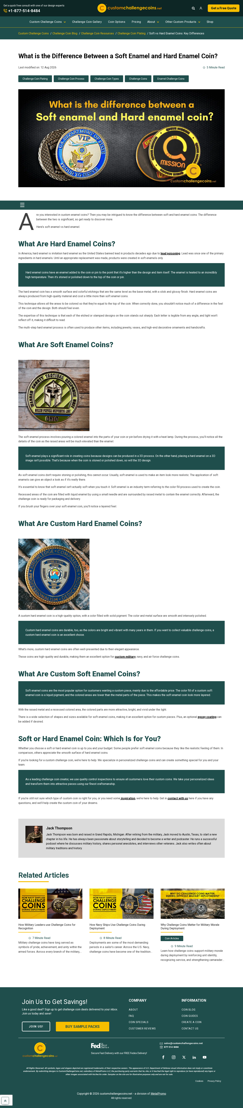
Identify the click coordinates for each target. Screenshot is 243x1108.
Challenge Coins (138, 78)
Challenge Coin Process (71, 78)
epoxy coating (207, 717)
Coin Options (116, 22)
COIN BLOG (189, 1009)
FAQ (131, 1016)
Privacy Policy (214, 1081)
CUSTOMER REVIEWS (142, 1028)
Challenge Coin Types (107, 78)
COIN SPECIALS (139, 1022)
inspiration (127, 798)
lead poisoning (170, 253)
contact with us (178, 798)
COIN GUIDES (190, 1016)
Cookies (199, 1081)
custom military (125, 656)
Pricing (136, 22)
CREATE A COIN (192, 1022)
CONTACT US (190, 1028)
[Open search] (193, 8)
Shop (210, 22)
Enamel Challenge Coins (170, 78)
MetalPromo (158, 1093)
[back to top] (5, 1100)
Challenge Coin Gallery (87, 22)
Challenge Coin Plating (35, 78)
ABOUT (133, 1009)
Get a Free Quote (223, 8)
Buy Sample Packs (82, 1026)
